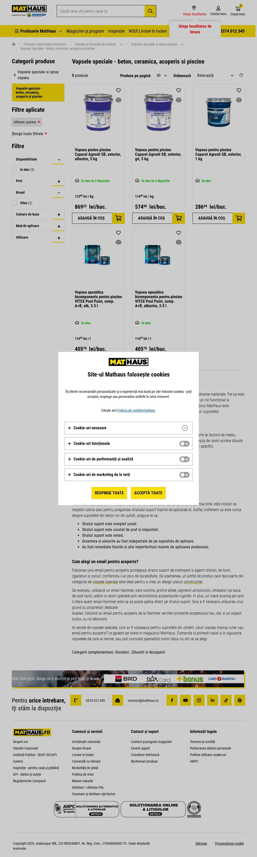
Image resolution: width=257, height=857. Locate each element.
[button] (87, 428)
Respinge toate (109, 493)
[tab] (128, 428)
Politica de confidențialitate (136, 410)
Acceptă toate (148, 493)
